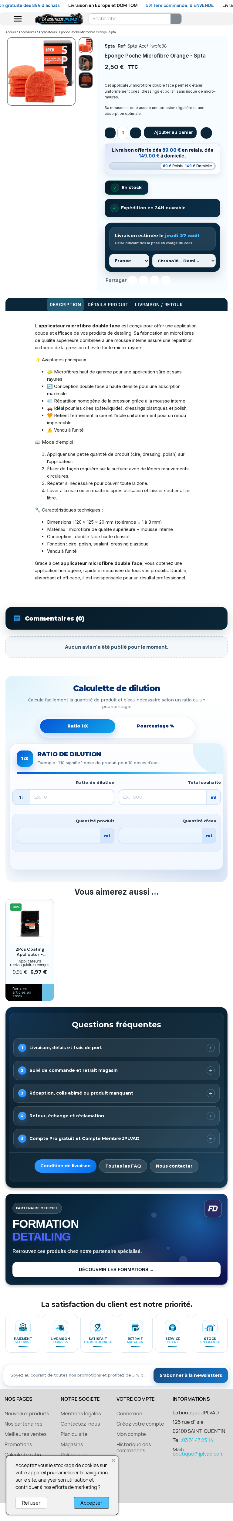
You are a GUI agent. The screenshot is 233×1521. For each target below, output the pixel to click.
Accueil (10, 32)
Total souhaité (204, 782)
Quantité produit (95, 820)
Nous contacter (174, 1166)
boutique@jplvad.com (198, 1453)
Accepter (91, 1502)
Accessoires (27, 32)
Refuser (31, 1502)
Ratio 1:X (77, 726)
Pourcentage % (155, 726)
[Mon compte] (201, 19)
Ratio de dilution (95, 782)
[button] (170, 132)
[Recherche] (176, 19)
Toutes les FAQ (123, 1166)
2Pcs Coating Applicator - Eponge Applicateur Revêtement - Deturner (30, 952)
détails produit (108, 304)
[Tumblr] (166, 280)
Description (65, 304)
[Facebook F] (132, 280)
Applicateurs (48, 32)
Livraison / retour (159, 304)
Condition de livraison (65, 1165)
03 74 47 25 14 (197, 1440)
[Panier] (212, 19)
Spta (110, 46)
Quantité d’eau (199, 820)
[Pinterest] (155, 280)
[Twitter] (143, 280)
